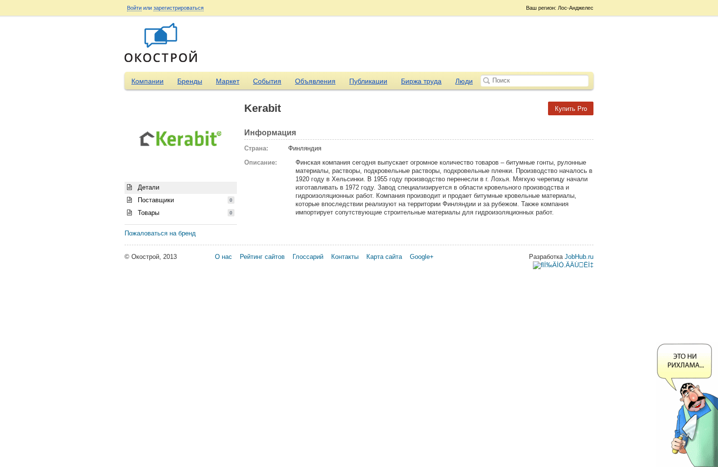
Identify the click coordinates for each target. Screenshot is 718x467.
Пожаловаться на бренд (160, 233)
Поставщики (184, 200)
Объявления (315, 81)
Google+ (422, 256)
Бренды (189, 81)
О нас (223, 256)
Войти (134, 8)
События (267, 81)
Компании (147, 81)
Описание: (260, 162)
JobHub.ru (579, 256)
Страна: (256, 148)
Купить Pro (571, 108)
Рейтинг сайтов (262, 256)
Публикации (368, 81)
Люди (464, 81)
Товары (184, 212)
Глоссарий (308, 256)
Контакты (345, 256)
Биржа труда (421, 81)
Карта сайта (384, 256)
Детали (147, 187)
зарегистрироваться (178, 8)
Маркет (227, 81)
